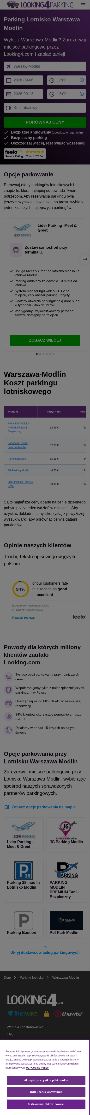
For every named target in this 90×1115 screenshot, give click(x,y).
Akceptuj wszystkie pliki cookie (46, 1080)
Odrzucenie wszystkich (46, 1091)
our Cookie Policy (37, 1067)
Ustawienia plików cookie (46, 1104)
